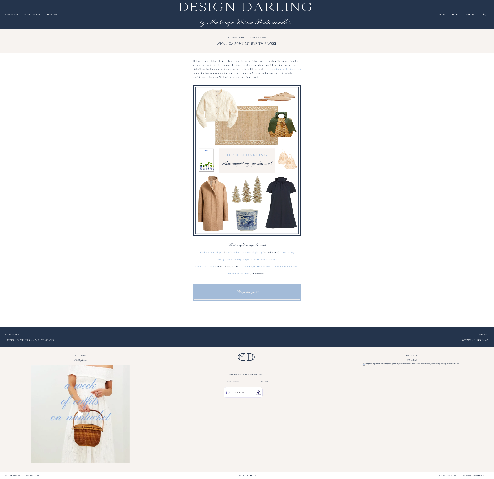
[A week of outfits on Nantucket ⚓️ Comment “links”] (80, 414)
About (455, 15)
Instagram (80, 360)
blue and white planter (286, 266)
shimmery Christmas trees (257, 266)
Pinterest (412, 360)
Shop (442, 15)
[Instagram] (236, 475)
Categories (12, 15)
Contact (471, 15)
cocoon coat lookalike (206, 266)
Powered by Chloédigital (474, 475)
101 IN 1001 (51, 15)
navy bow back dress (238, 273)
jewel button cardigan (211, 252)
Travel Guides (32, 15)
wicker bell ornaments (265, 259)
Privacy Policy (32, 475)
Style (241, 37)
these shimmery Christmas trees (284, 69)
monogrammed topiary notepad (233, 259)
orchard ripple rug (252, 252)
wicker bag (288, 252)
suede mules (232, 252)
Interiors (233, 37)
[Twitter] (251, 475)
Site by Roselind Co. (448, 475)
